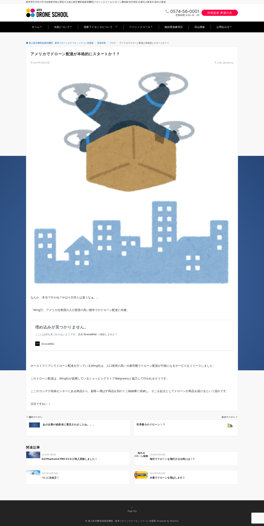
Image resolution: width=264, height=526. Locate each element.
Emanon (174, 521)
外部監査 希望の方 (219, 13)
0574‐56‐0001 (184, 11)
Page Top (132, 511)
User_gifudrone (225, 62)
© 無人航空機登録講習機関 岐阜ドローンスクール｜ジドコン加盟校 (120, 521)
